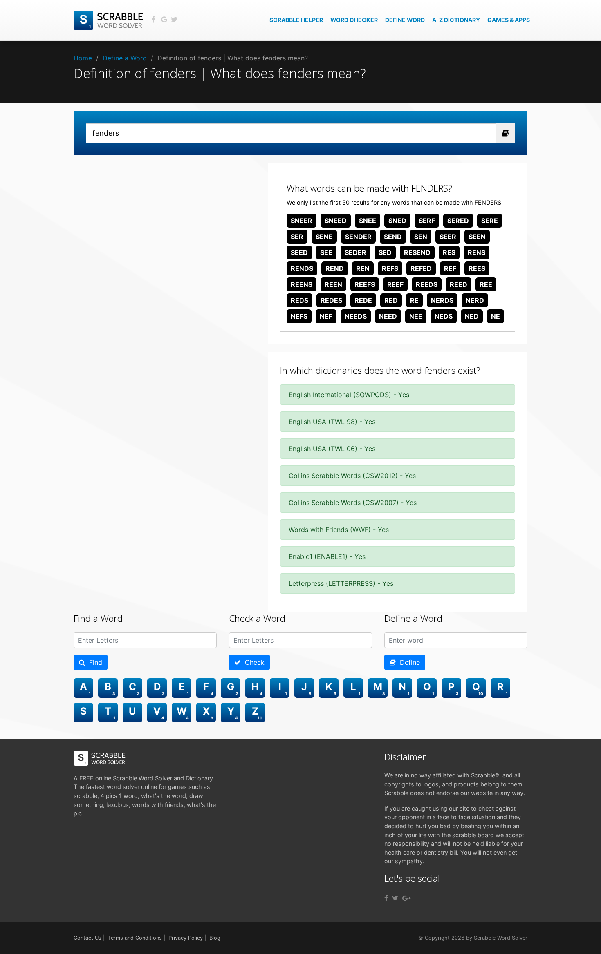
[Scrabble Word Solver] (110, 20)
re (414, 300)
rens (476, 252)
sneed (336, 221)
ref (450, 268)
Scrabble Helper (296, 19)
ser (297, 236)
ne (495, 316)
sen (420, 236)
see (326, 252)
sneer (301, 221)
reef (395, 284)
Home (83, 58)
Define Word (405, 19)
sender (358, 236)
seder (355, 252)
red (391, 300)
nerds (442, 300)
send (393, 236)
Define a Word (125, 58)
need (388, 316)
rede (363, 300)
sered (458, 221)
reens (301, 284)
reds (299, 300)
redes (331, 300)
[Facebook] (386, 898)
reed (458, 284)
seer (448, 236)
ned (472, 316)
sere (489, 221)
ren (363, 268)
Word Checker (354, 19)
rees (477, 268)
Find (93, 662)
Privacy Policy (185, 938)
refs (390, 268)
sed (385, 252)
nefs (299, 316)
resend (417, 252)
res (449, 252)
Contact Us (87, 938)
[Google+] (406, 898)
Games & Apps (508, 19)
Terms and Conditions (135, 938)
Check (253, 662)
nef (326, 316)
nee (415, 316)
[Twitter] (395, 898)
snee (367, 221)
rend (334, 268)
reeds (426, 284)
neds (444, 316)
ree (486, 284)
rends (302, 268)
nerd (475, 300)
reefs (364, 284)
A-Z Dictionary (456, 19)
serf (427, 221)
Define (408, 662)
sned (397, 221)
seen (477, 236)
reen (333, 284)
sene (324, 236)
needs (356, 316)
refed (421, 268)
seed (299, 252)
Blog (214, 938)
